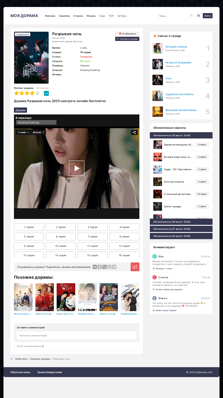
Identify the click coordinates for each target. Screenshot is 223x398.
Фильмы (50, 15)
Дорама (20, 110)
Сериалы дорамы (40, 358)
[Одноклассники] (100, 267)
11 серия (92, 245)
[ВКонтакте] (95, 267)
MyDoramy (21, 358)
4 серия (124, 227)
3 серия (92, 227)
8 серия (124, 236)
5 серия (29, 236)
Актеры (122, 15)
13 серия (29, 255)
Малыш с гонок (164, 268)
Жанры (91, 15)
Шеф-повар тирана (166, 310)
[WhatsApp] (109, 267)
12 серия (124, 245)
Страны (78, 15)
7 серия (92, 236)
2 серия (61, 227)
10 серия (60, 245)
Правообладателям (49, 372)
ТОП (111, 15)
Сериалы (64, 15)
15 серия (92, 255)
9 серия (29, 245)
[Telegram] (114, 267)
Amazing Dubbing (28, 122)
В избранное (129, 33)
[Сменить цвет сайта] (198, 15)
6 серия (61, 236)
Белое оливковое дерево (169, 289)
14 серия (60, 255)
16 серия (124, 255)
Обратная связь (20, 372)
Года (102, 15)
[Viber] (104, 267)
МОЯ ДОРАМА (24, 15)
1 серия (29, 227)
